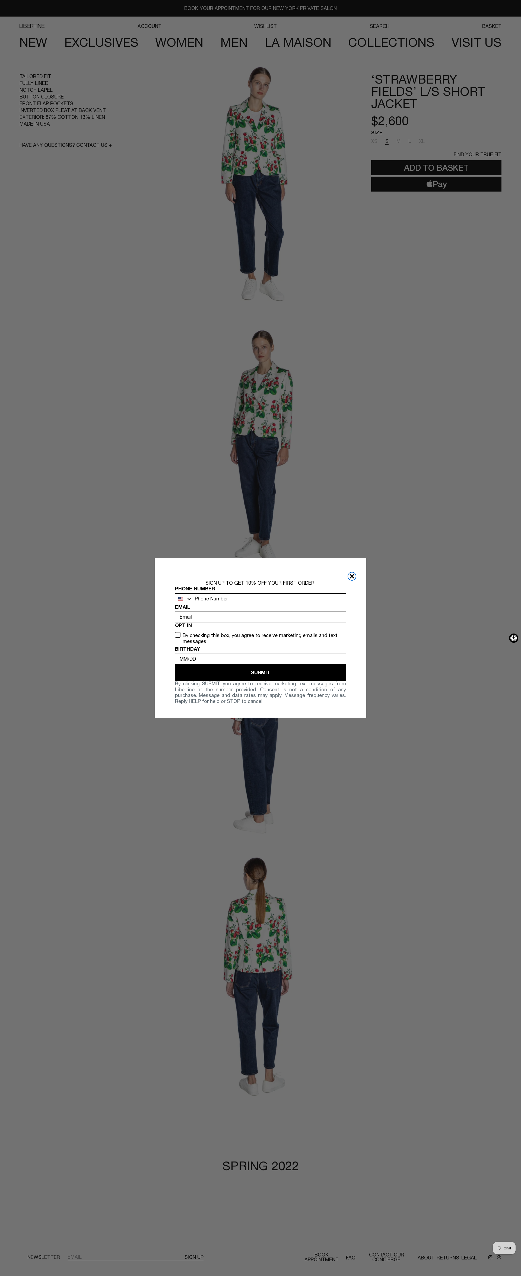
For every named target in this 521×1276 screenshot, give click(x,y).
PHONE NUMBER (195, 588)
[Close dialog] (352, 576)
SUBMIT (260, 672)
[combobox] (183, 599)
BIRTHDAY (187, 649)
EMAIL (182, 607)
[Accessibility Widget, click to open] (513, 638)
